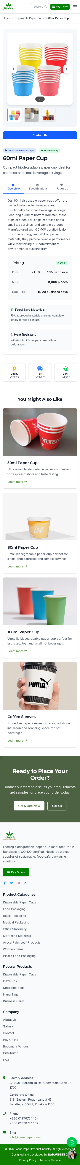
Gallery (8, 1026)
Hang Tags (10, 994)
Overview (14, 188)
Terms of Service (50, 1160)
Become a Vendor (15, 1046)
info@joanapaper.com (25, 1137)
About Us (10, 1020)
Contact (8, 1033)
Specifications (38, 188)
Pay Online (18, 872)
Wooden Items (13, 949)
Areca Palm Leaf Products (21, 942)
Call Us (57, 806)
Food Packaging (14, 909)
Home (6, 18)
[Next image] (66, 69)
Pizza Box (10, 981)
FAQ (6, 1060)
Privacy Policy (28, 1160)
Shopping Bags (13, 988)
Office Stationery (15, 929)
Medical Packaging (16, 922)
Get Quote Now (29, 806)
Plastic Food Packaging (19, 956)
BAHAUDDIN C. (58, 1154)
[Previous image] (13, 69)
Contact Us (40, 135)
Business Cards (14, 1001)
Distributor (10, 1053)
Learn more (15, 482)
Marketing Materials (17, 936)
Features (62, 188)
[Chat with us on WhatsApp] (72, 1142)
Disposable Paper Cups (29, 18)
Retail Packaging (14, 916)
